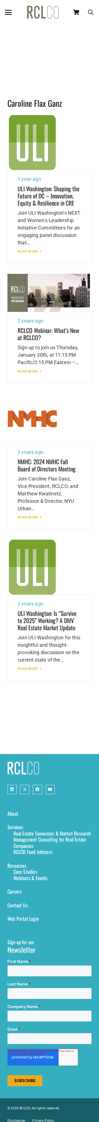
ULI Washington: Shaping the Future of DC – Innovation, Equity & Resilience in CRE (48, 195)
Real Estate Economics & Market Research (52, 833)
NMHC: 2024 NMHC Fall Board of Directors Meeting (47, 465)
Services (15, 827)
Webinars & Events (30, 877)
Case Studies (25, 871)
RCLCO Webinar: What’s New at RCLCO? (48, 334)
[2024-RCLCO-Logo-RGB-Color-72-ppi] (43, 12)
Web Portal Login (23, 918)
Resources (17, 865)
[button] (8, 12)
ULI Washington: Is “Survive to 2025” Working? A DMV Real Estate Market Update (47, 620)
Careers (14, 891)
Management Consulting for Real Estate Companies (49, 842)
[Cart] (76, 12)
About (12, 813)
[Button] (12, 789)
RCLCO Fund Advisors (33, 851)
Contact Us (17, 905)
